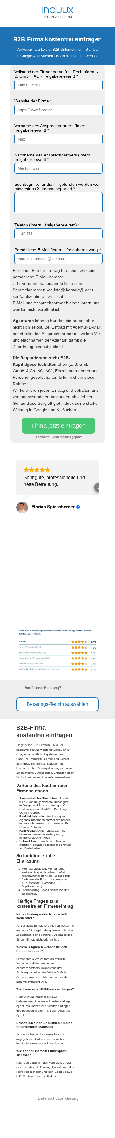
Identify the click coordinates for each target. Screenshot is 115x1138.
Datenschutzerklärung (58, 1098)
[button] (16, 487)
